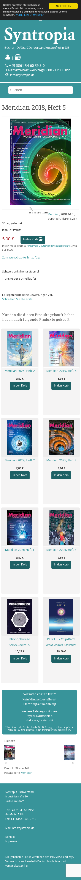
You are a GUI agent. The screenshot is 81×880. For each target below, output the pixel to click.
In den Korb (30, 239)
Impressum (12, 841)
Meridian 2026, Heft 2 (20, 371)
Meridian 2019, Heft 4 (61, 371)
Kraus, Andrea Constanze (61, 645)
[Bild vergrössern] (40, 204)
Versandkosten (14, 861)
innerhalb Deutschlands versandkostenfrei (49, 245)
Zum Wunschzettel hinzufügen (22, 257)
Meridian (53, 214)
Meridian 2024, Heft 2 (20, 460)
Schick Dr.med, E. (19, 645)
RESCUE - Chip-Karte (61, 639)
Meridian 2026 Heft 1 (19, 550)
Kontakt (10, 837)
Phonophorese (19, 639)
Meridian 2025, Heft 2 (61, 460)
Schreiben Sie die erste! (17, 299)
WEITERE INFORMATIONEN (30, 14)
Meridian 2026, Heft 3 (61, 550)
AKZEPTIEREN (63, 6)
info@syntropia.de (22, 75)
